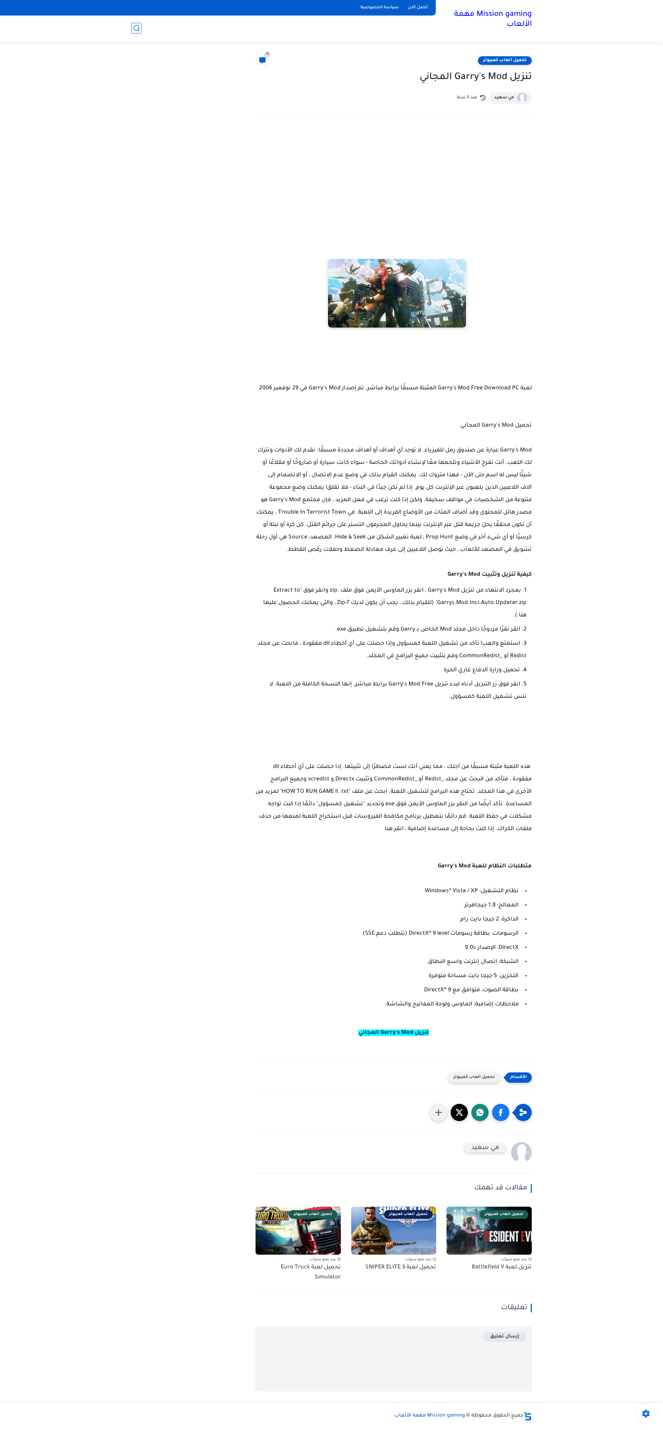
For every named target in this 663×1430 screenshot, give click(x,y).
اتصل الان (418, 7)
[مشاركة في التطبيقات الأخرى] (438, 1112)
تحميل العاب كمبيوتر (505, 60)
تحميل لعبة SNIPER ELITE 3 (400, 1267)
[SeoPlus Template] (527, 1416)
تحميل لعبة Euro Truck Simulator (311, 1272)
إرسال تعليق (504, 1336)
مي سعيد (504, 97)
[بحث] (136, 28)
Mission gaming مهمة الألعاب (493, 20)
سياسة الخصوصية (380, 7)
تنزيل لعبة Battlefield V (502, 1267)
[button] (500, 1112)
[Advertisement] (394, 180)
